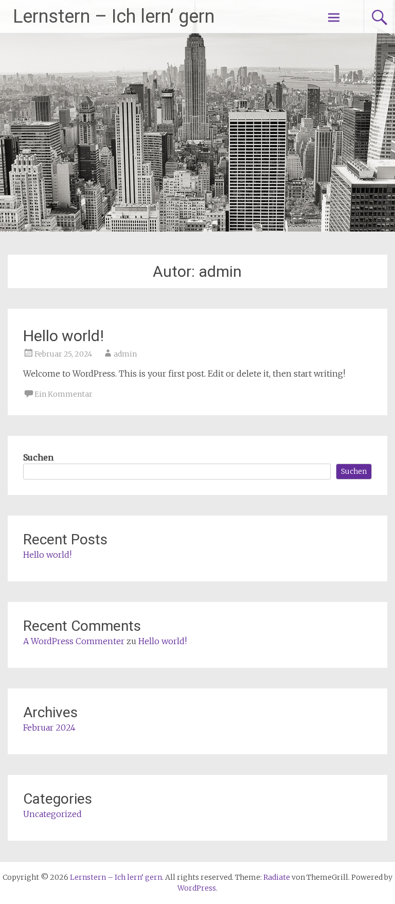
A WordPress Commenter (73, 641)
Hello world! (63, 336)
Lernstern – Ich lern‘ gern (113, 16)
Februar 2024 (49, 727)
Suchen (38, 457)
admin (125, 354)
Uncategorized (52, 814)
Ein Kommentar (63, 394)
